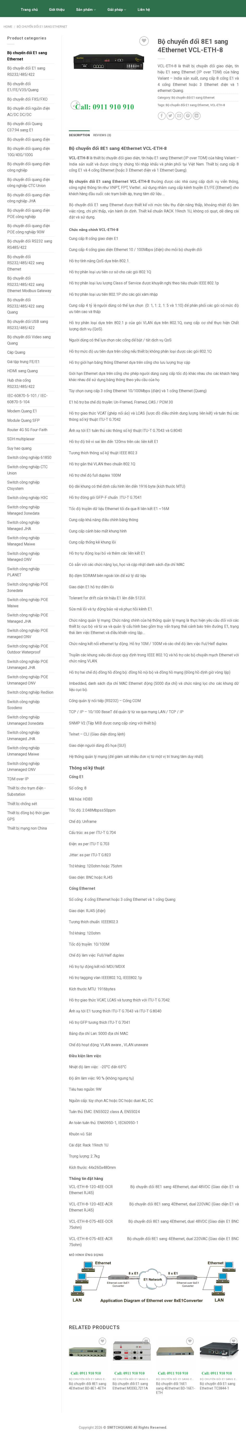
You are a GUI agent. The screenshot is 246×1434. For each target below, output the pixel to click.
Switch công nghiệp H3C (27, 497)
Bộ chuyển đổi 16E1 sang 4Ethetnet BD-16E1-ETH (175, 1388)
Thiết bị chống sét (22, 803)
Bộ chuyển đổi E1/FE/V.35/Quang (22, 87)
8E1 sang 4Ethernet (169, 1221)
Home (8, 26)
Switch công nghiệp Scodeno (23, 704)
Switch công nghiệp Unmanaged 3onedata (25, 720)
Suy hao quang (19, 448)
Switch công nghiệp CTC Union (27, 470)
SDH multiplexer (21, 439)
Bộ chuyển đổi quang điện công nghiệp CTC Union (28, 182)
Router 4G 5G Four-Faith (27, 430)
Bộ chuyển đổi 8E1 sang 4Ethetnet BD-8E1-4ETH (87, 1386)
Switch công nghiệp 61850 (29, 457)
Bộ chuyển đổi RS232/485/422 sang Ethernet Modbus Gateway (29, 284)
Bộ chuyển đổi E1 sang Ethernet (42, 26)
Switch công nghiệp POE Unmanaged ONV (27, 680)
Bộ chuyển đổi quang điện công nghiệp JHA (28, 198)
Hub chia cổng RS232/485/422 (21, 383)
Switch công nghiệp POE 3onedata (27, 587)
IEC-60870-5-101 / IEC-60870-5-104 (27, 398)
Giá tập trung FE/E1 (23, 361)
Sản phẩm (84, 10)
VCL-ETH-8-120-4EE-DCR (91, 1186)
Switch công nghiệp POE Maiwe (27, 602)
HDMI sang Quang (22, 371)
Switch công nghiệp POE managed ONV (27, 633)
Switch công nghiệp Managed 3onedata (23, 510)
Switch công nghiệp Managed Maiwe (23, 541)
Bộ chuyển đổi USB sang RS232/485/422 (27, 324)
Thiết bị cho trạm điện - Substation (26, 791)
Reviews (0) (102, 135)
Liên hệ (144, 10)
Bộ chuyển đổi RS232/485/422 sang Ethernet (25, 263)
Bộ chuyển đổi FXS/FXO (27, 99)
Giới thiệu (57, 10)
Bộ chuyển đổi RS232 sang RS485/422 (29, 244)
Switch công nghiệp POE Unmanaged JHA (27, 664)
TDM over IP (18, 779)
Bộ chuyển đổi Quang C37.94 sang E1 (24, 127)
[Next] (238, 1370)
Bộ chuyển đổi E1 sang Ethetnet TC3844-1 (217, 1386)
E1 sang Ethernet (168, 158)
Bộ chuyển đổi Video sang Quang (29, 340)
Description (79, 135)
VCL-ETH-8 (217, 105)
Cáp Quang (16, 352)
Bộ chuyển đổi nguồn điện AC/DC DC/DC (28, 111)
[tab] (79, 135)
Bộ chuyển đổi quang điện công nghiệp (28, 167)
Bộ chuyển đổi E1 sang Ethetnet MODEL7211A (130, 1386)
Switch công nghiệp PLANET (23, 572)
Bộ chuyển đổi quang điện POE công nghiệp (28, 213)
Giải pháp (115, 10)
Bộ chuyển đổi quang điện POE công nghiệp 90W (28, 229)
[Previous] (69, 1370)
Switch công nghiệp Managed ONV (23, 556)
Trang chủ (29, 10)
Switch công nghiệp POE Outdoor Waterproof (27, 649)
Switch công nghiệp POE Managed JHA (27, 618)
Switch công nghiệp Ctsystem (23, 485)
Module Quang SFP (23, 420)
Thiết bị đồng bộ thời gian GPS (28, 816)
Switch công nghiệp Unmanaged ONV (23, 766)
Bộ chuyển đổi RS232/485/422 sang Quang (25, 306)
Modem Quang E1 (22, 411)
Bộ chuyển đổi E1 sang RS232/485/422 (26, 71)
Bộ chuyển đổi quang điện (28, 139)
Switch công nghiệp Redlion (30, 692)
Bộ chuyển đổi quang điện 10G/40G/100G (28, 151)
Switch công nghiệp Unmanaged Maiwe (23, 751)
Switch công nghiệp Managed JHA (23, 525)
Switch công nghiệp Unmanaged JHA (23, 735)
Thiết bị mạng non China (27, 828)
